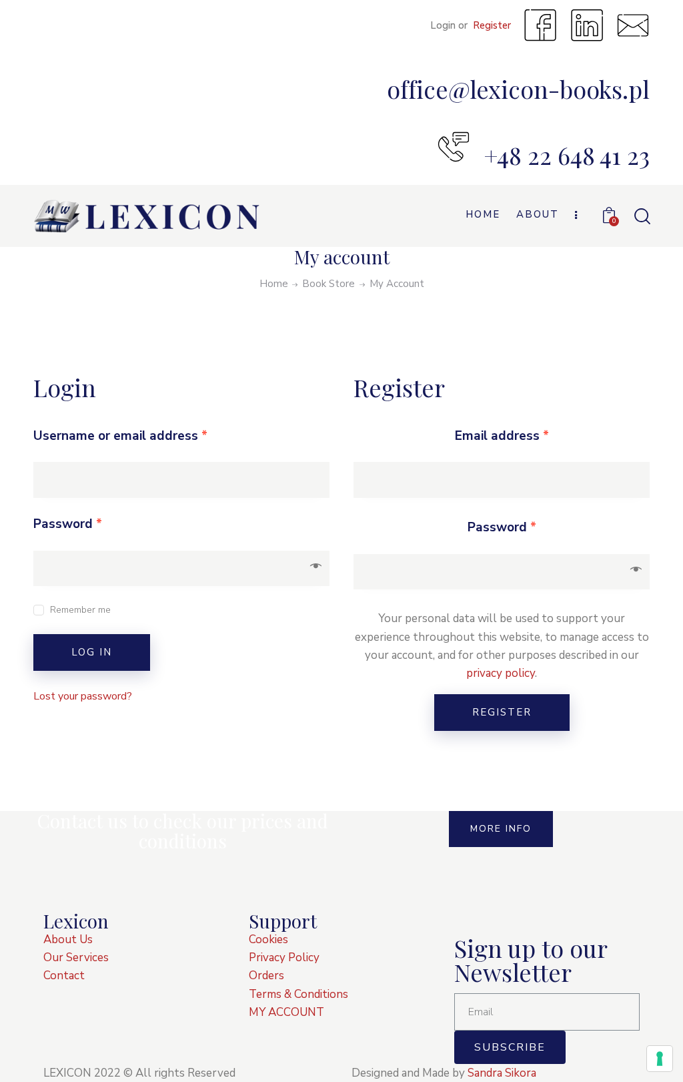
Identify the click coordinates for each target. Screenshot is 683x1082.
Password (67, 524)
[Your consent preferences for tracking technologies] (659, 1058)
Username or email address (120, 436)
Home (273, 284)
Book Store (328, 283)
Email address (502, 436)
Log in (91, 652)
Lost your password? (82, 696)
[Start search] (641, 216)
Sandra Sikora (502, 1073)
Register (502, 712)
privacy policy (500, 673)
